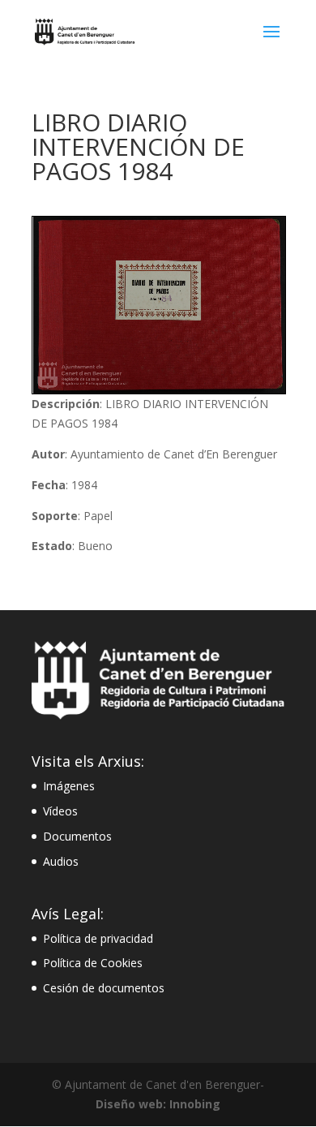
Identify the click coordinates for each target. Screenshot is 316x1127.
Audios (61, 861)
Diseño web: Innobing (158, 1104)
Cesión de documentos (103, 988)
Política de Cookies (93, 962)
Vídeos (60, 811)
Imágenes (69, 786)
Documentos (77, 836)
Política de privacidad (98, 938)
